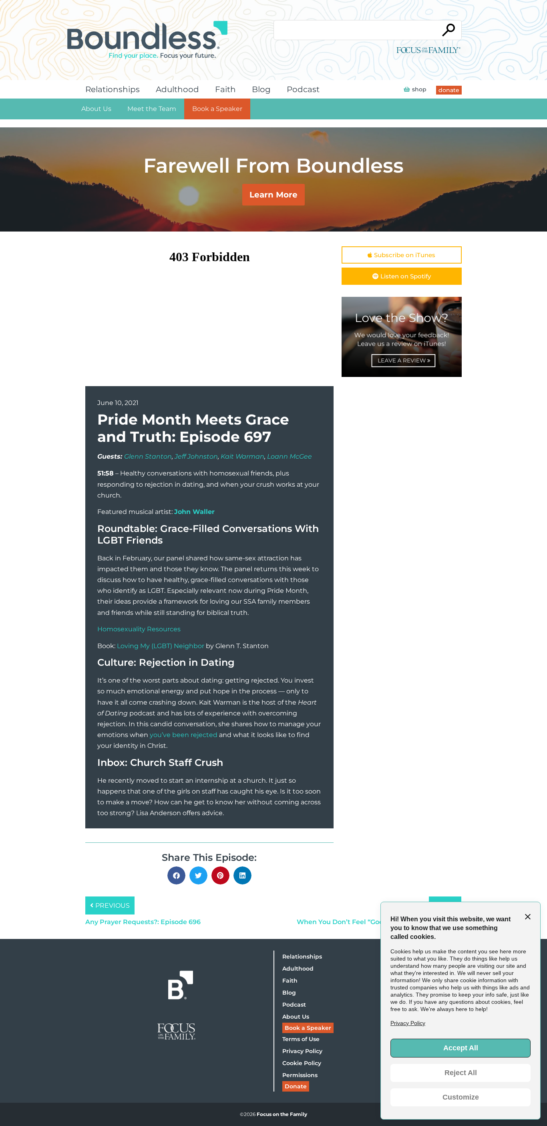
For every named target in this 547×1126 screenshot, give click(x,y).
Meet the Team (151, 109)
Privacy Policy (302, 1051)
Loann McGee (289, 456)
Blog (261, 89)
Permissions (300, 1075)
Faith (225, 89)
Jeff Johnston (196, 456)
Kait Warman (242, 456)
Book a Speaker (217, 109)
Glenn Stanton (148, 456)
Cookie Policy (301, 1063)
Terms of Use (301, 1039)
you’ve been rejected (183, 735)
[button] (176, 875)
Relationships (112, 89)
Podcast (303, 89)
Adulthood (177, 89)
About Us (96, 109)
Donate (296, 1086)
